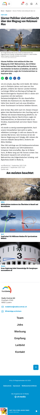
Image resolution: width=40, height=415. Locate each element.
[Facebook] (14, 78)
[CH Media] (20, 396)
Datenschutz (7, 386)
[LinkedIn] (18, 78)
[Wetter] (27, 3)
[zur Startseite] (4, 4)
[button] (31, 3)
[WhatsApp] (2, 78)
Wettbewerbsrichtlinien (29, 386)
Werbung (20, 331)
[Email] (10, 78)
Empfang (20, 338)
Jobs (20, 324)
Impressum (16, 386)
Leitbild (20, 345)
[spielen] (36, 411)
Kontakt (20, 351)
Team (20, 317)
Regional (8, 11)
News (2, 11)
